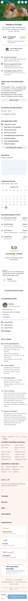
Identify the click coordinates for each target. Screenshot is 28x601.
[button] (14, 352)
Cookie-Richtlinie (14, 584)
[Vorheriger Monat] (2, 187)
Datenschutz (9, 579)
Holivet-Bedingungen (20, 582)
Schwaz (23, 436)
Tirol (17, 436)
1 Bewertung (22, 37)
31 (6, 207)
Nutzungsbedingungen (7, 582)
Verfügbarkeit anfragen (17, 596)
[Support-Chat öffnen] (19, 2)
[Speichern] (26, 2)
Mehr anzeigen (14, 100)
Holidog (3, 436)
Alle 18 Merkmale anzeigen (14, 147)
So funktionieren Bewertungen (14, 290)
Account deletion (18, 579)
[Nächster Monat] (25, 187)
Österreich (11, 436)
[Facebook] (2, 489)
